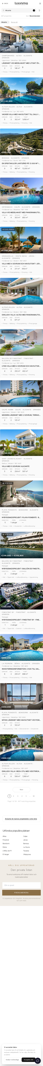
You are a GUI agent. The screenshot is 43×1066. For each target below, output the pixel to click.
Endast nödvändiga (12, 1060)
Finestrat (6, 840)
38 (34, 796)
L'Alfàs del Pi (7, 851)
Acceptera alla (28, 1060)
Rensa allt (14, 22)
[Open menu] (40, 3)
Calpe (25, 836)
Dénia (5, 847)
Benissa (26, 843)
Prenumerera (21, 893)
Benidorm (6, 843)
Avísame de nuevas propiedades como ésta (21, 819)
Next (21, 789)
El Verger (6, 854)
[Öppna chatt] (38, 1061)
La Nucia (26, 847)
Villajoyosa (27, 854)
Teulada (26, 851)
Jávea (25, 840)
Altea (4, 836)
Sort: (33, 16)
